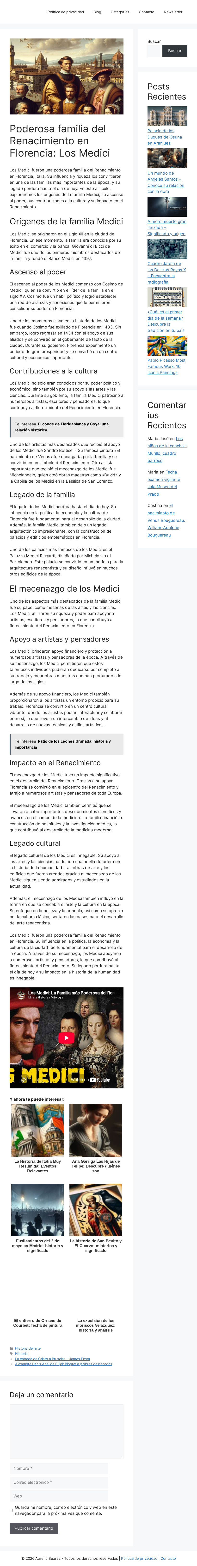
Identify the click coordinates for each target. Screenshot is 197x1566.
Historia (21, 1353)
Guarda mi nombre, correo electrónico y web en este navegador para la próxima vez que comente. (66, 1510)
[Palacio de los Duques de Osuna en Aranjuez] (167, 117)
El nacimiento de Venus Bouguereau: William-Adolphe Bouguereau (166, 520)
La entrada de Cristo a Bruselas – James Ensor (52, 1359)
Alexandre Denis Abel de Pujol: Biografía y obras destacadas (63, 1364)
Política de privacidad (66, 12)
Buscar (154, 41)
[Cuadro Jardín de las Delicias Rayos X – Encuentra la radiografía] (167, 250)
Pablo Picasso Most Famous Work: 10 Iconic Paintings (166, 366)
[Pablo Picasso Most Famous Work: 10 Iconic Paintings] (167, 347)
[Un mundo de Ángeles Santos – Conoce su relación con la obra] (167, 159)
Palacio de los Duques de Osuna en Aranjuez (165, 136)
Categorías (120, 12)
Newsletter (173, 12)
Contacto (146, 12)
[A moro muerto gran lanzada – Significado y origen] (167, 208)
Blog (97, 12)
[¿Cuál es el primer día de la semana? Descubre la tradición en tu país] (167, 298)
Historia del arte (28, 1348)
